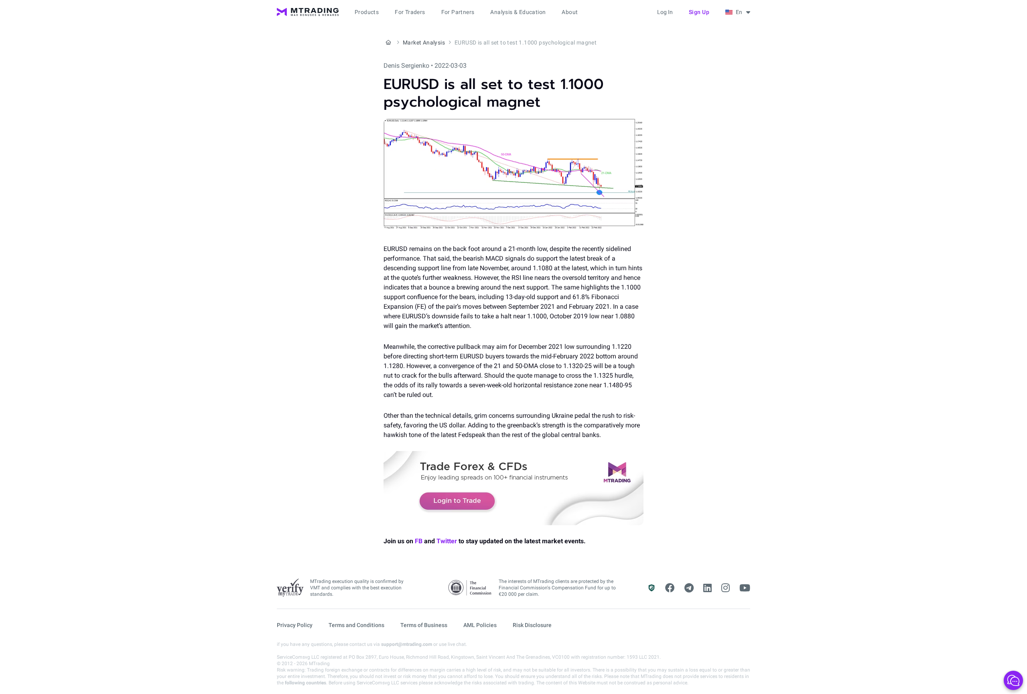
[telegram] (689, 588)
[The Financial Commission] (470, 588)
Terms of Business (423, 625)
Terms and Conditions (356, 625)
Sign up (699, 12)
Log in (665, 12)
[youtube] (744, 588)
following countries (305, 683)
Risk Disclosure (532, 625)
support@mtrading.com (406, 644)
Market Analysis (424, 42)
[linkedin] (707, 588)
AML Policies (480, 625)
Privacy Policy (295, 625)
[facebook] (670, 588)
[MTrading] (308, 12)
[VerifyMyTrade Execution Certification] (290, 588)
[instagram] (725, 588)
